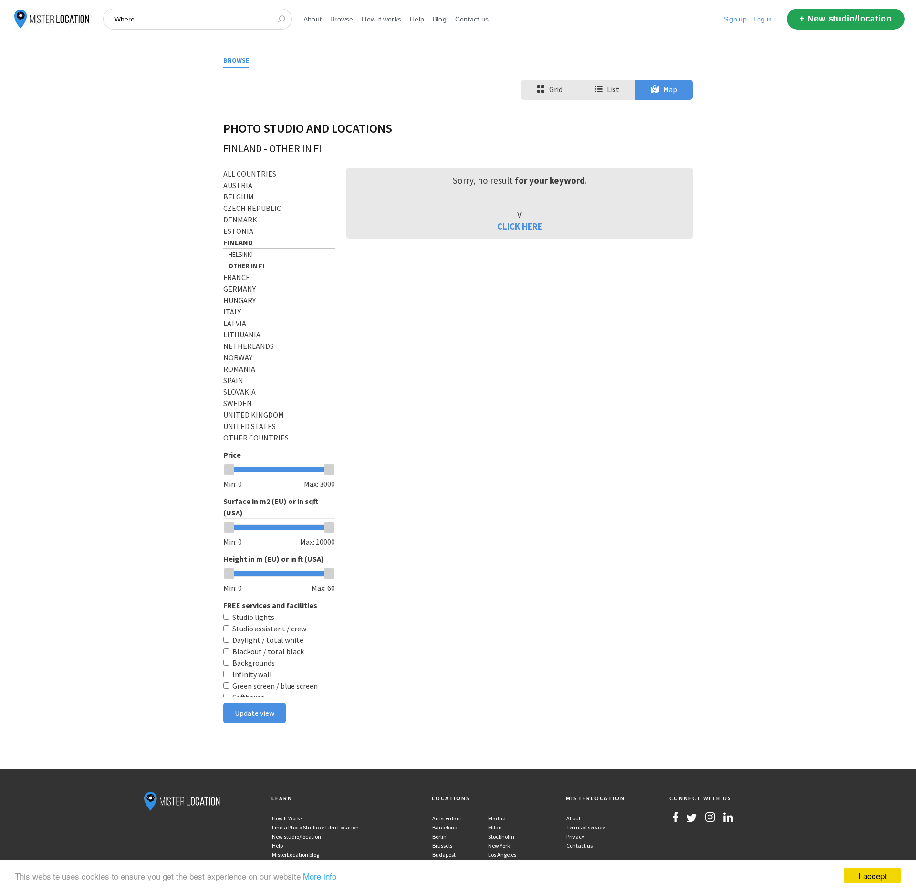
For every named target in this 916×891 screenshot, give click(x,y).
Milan (495, 827)
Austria (237, 185)
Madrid (497, 818)
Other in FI (246, 266)
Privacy (575, 836)
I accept (872, 875)
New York (499, 845)
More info (319, 876)
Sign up (735, 19)
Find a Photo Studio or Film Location (315, 827)
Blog (440, 19)
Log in (762, 19)
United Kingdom (253, 414)
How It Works (287, 818)
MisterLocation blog (295, 854)
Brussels (442, 845)
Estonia (238, 231)
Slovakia (239, 392)
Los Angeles (502, 854)
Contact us (472, 19)
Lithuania (241, 334)
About (312, 19)
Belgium (238, 196)
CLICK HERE (519, 226)
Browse (341, 19)
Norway (237, 357)
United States (249, 426)
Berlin (439, 836)
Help (417, 19)
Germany (239, 289)
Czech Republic (252, 208)
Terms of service (585, 827)
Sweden (237, 403)
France (236, 277)
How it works (381, 19)
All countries (249, 173)
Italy (232, 311)
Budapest (444, 854)
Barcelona (445, 827)
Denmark (240, 219)
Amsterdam (447, 818)
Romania (239, 369)
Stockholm (501, 836)
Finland (238, 242)
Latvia (234, 323)
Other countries (256, 437)
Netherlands (248, 346)
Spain (233, 380)
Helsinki (241, 254)
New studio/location (296, 836)
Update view (254, 713)
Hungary (239, 300)
